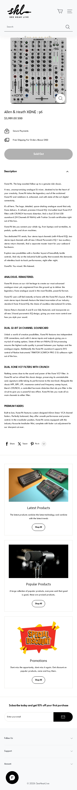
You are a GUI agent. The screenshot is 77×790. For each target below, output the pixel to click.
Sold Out (39, 154)
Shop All (38, 527)
